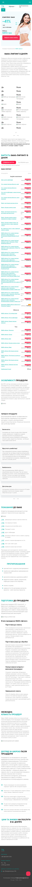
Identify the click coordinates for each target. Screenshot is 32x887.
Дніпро (12, 6)
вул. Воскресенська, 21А (9, 871)
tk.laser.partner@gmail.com (22, 878)
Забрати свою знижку (11, 38)
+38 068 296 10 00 (17, 10)
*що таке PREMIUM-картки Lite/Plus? (10, 165)
